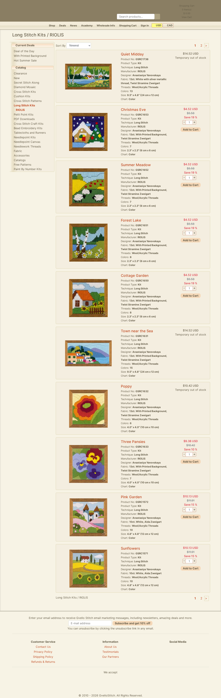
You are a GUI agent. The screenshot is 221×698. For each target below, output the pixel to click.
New (17, 78)
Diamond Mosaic (25, 87)
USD (158, 25)
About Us (110, 646)
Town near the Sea (137, 331)
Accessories (22, 155)
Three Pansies (133, 441)
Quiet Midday (132, 54)
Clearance (20, 73)
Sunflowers (130, 548)
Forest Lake (131, 220)
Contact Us (43, 646)
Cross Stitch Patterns (28, 101)
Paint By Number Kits (28, 169)
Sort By (61, 45)
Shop (52, 25)
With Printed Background (30, 56)
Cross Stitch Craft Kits (28, 123)
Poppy (126, 386)
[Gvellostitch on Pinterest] (177, 654)
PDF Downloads (24, 119)
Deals (62, 25)
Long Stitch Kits (24, 105)
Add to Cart (190, 129)
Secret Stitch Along (26, 82)
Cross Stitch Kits (25, 91)
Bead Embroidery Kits (28, 128)
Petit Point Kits (23, 114)
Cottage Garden (134, 275)
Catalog (21, 67)
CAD (169, 25)
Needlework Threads (27, 146)
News (73, 25)
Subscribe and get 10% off (132, 623)
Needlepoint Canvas (27, 142)
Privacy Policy (43, 651)
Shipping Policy (43, 656)
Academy (87, 25)
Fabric (18, 151)
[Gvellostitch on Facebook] (165, 654)
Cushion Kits (22, 96)
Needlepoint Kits (25, 137)
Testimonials (110, 651)
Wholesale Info (106, 25)
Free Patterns (22, 164)
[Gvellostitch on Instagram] (189, 654)
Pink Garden (131, 497)
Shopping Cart (128, 25)
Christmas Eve (133, 109)
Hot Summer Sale (25, 60)
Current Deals (25, 45)
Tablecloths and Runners (30, 132)
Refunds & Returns (43, 661)
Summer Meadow (136, 165)
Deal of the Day (24, 51)
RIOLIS (20, 110)
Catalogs (20, 160)
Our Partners (110, 656)
